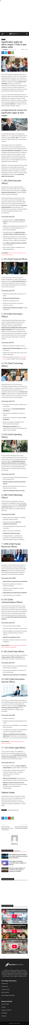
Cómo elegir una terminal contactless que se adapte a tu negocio (17, 863)
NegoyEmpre (5, 49)
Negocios (6, 37)
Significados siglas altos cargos (13, 810)
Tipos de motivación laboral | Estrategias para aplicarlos (21, 827)
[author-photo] (14, 841)
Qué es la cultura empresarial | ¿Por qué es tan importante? (7, 828)
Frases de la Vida (5, 989)
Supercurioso (4, 983)
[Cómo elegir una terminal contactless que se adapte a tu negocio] (4, 862)
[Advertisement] (14, 16)
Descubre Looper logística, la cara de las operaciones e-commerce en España (17, 869)
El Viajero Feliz (4, 986)
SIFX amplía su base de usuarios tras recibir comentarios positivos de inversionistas (18, 856)
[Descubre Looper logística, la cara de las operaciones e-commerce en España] (4, 869)
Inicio (2, 37)
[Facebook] (2, 52)
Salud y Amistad (5, 992)
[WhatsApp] (12, 52)
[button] (2, 34)
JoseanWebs (4, 1013)
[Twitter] (6, 52)
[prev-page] (2, 875)
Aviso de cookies (5, 1004)
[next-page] (4, 875)
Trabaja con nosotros (6, 1010)
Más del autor (17, 850)
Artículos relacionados (7, 850)
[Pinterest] (9, 52)
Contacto (3, 1007)
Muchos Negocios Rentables (8, 995)
